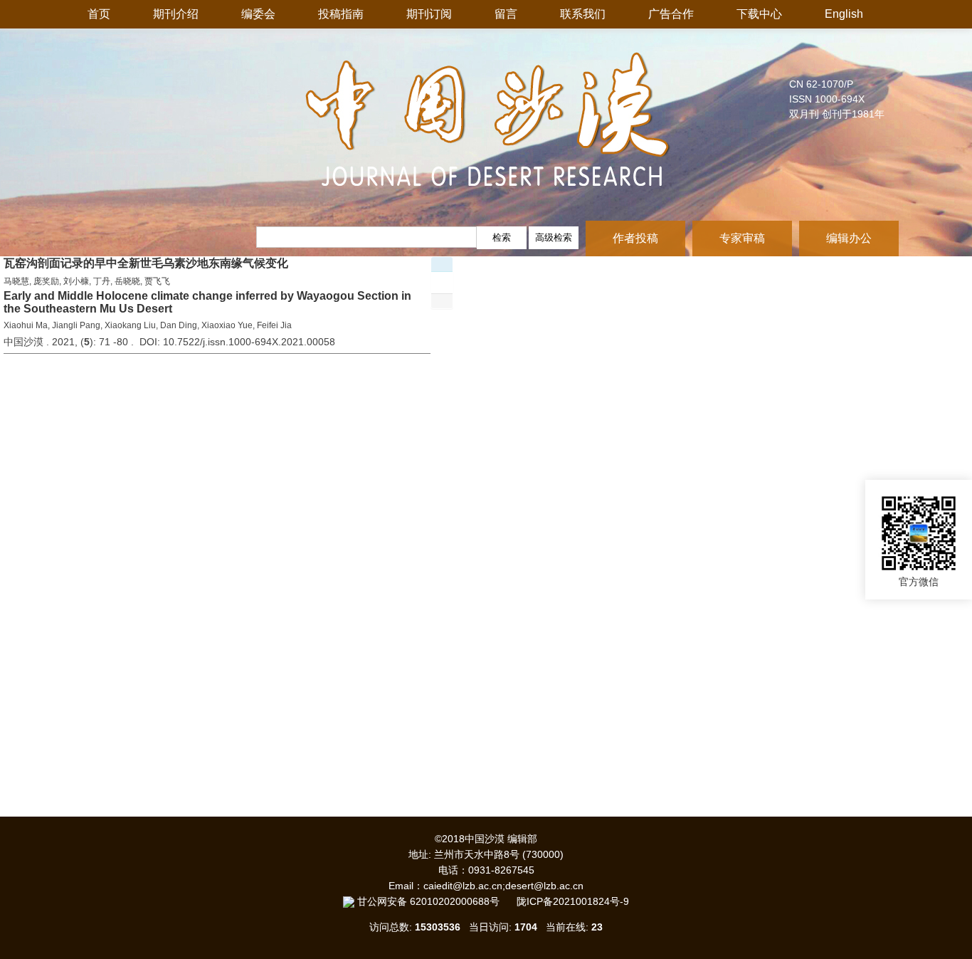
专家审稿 (742, 238)
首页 (99, 14)
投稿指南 (341, 14)
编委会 (258, 14)
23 (597, 927)
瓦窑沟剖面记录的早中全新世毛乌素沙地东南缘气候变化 (146, 263)
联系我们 (583, 14)
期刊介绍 (176, 14)
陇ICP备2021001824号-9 (573, 901)
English (844, 14)
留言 (506, 14)
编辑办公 (849, 238)
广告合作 (671, 14)
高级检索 (553, 237)
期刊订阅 (429, 14)
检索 (501, 237)
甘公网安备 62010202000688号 (435, 901)
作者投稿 (635, 238)
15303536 (437, 927)
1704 (525, 927)
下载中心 (759, 14)
